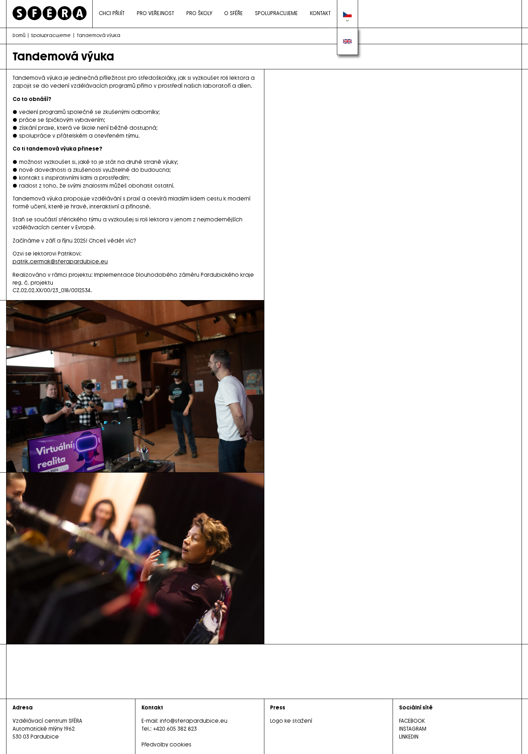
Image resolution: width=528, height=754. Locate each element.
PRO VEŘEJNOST (155, 13)
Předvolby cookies (166, 744)
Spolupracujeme (276, 13)
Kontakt (320, 13)
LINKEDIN (408, 737)
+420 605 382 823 (175, 729)
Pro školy (199, 13)
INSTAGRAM (412, 729)
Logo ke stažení (291, 721)
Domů (19, 35)
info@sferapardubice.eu (193, 721)
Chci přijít (112, 13)
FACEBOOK (412, 721)
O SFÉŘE (233, 13)
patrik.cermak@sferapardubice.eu (60, 261)
